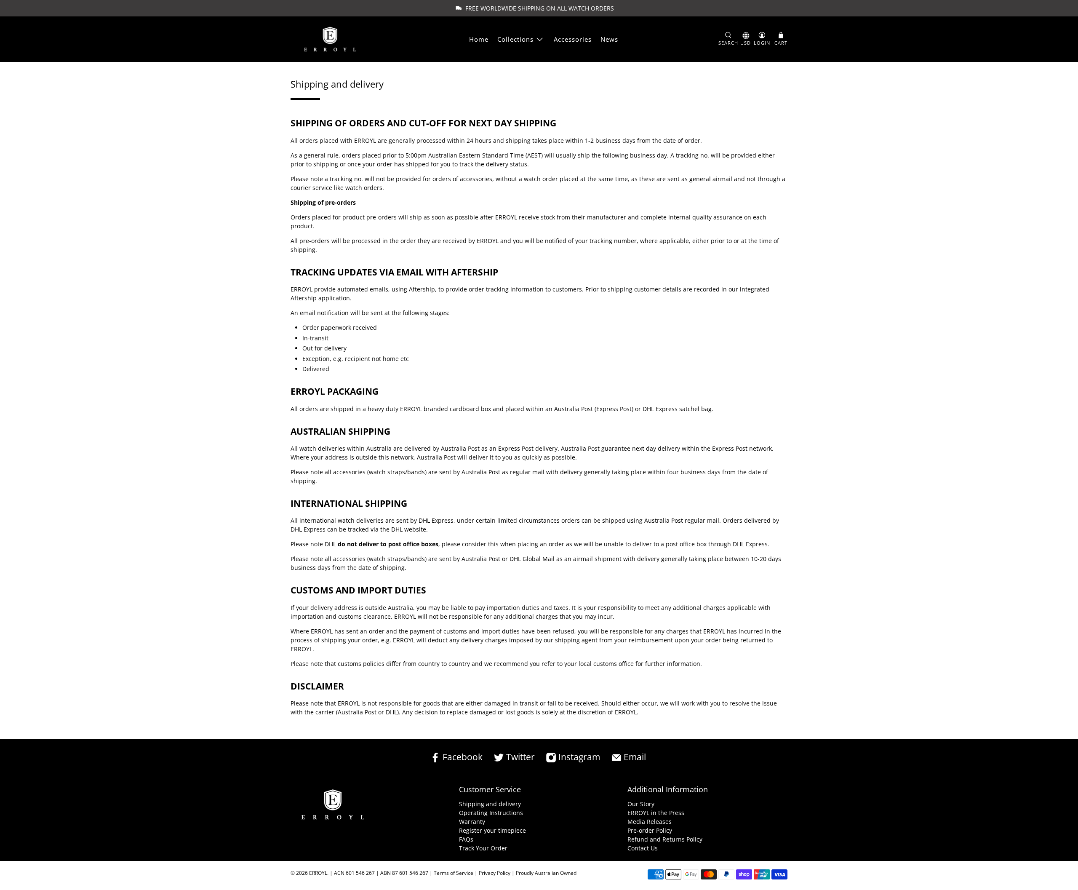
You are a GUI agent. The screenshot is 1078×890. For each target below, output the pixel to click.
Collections (515, 39)
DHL (397, 529)
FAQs (466, 839)
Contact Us (642, 848)
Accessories (573, 39)
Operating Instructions (491, 813)
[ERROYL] (330, 39)
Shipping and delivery (490, 804)
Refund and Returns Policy (664, 839)
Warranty (472, 822)
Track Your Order (483, 848)
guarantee (615, 448)
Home (478, 39)
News (609, 39)
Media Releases (649, 822)
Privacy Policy (494, 873)
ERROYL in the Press (655, 813)
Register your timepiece (492, 830)
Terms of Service (453, 873)
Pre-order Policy (649, 830)
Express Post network (742, 448)
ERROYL (318, 873)
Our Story (640, 804)
